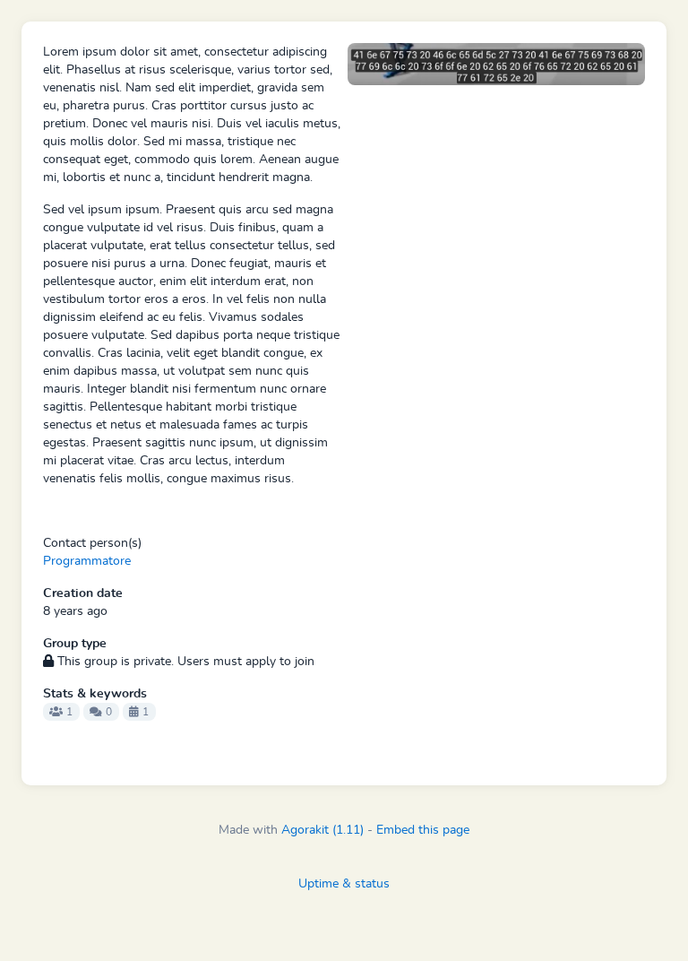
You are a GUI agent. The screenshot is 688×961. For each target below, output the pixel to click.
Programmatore (87, 561)
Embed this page (422, 830)
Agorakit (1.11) (322, 830)
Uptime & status (344, 884)
